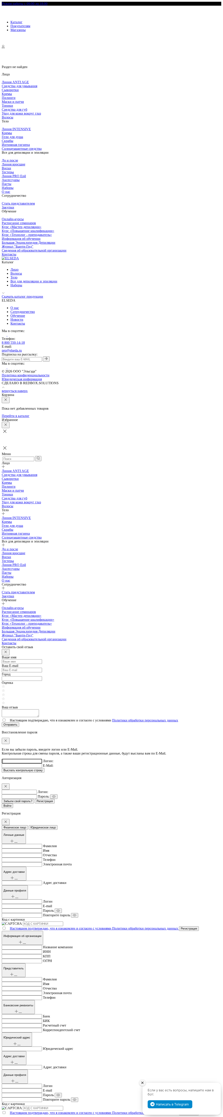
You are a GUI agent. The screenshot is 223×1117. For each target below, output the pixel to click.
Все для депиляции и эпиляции (33, 281)
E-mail (47, 906)
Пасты (6, 184)
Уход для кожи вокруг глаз (21, 113)
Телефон (49, 860)
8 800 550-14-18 (13, 342)
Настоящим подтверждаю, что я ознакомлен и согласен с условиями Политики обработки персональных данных (94, 928)
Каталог (16, 22)
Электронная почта (57, 864)
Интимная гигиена (16, 145)
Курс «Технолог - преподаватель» (27, 235)
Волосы (7, 117)
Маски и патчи (13, 102)
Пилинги (8, 98)
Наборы (8, 188)
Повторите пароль (56, 915)
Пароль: (43, 796)
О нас (6, 192)
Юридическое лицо (43, 827)
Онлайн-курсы (13, 219)
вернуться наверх (15, 391)
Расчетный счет (54, 1025)
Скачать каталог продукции (22, 296)
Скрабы (7, 141)
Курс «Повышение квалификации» (28, 231)
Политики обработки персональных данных (145, 720)
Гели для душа (12, 137)
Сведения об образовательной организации (34, 250)
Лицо (14, 269)
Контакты (9, 254)
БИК (46, 1021)
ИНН (47, 951)
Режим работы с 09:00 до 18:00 (24, 3)
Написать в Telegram (172, 1104)
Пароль (48, 910)
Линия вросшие (13, 164)
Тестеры (8, 172)
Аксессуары (11, 180)
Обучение (17, 315)
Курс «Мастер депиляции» (21, 227)
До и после (10, 160)
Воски (6, 168)
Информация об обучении (21, 238)
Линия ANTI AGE (15, 82)
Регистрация (45, 801)
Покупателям (20, 26)
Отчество (50, 855)
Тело (13, 277)
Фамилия (50, 846)
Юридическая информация (22, 379)
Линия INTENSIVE (16, 129)
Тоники (7, 105)
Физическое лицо (14, 827)
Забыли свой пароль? (17, 801)
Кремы (7, 94)
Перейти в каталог (15, 416)
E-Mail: (48, 765)
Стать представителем (18, 203)
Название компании (58, 947)
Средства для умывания (19, 86)
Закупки (8, 207)
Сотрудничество (22, 312)
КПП (47, 956)
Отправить (10, 724)
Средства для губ (14, 109)
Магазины (18, 30)
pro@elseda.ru (12, 350)
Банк (46, 1016)
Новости (16, 319)
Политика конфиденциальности (25, 375)
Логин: (48, 761)
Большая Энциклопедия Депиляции (28, 242)
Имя (46, 850)
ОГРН (47, 961)
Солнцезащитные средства (22, 148)
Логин (47, 901)
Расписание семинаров (19, 223)
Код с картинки (13, 919)
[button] (111, 448)
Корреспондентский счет (61, 1030)
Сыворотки (10, 90)
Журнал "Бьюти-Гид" (17, 246)
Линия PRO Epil (14, 176)
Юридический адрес (58, 1048)
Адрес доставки (54, 883)
